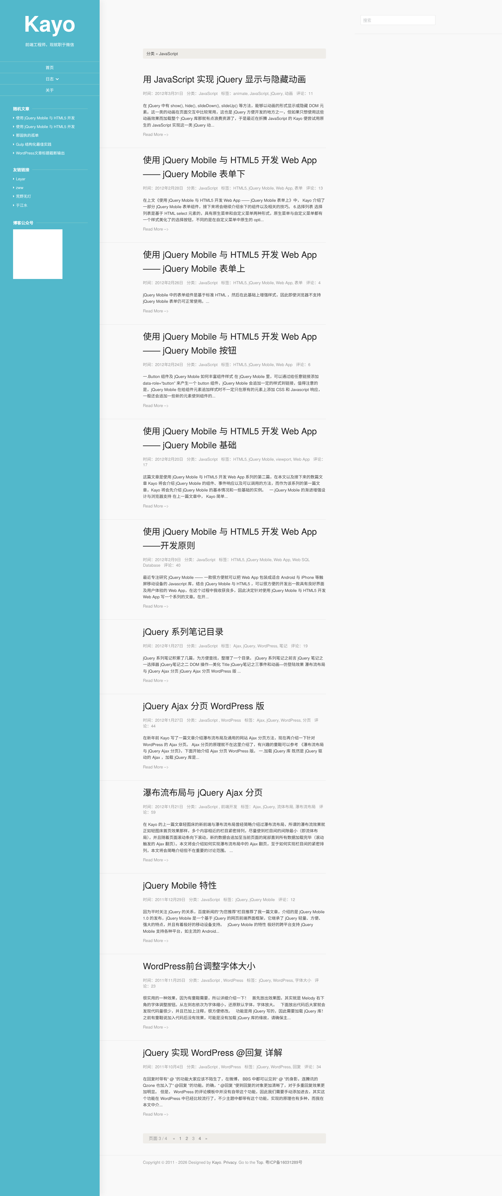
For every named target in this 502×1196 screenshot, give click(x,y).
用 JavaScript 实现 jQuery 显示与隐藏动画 (224, 79)
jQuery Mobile (261, 188)
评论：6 (303, 364)
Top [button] (260, 1162)
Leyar (20, 178)
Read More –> (156, 134)
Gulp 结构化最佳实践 (33, 144)
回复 (297, 1066)
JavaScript (208, 93)
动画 (289, 93)
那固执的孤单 (27, 135)
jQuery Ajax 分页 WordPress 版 (203, 705)
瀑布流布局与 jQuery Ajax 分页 (203, 792)
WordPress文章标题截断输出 (40, 153)
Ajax (237, 646)
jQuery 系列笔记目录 (183, 631)
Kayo (216, 1162)
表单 (299, 188)
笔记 (283, 646)
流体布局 (285, 806)
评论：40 (172, 565)
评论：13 (314, 188)
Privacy (229, 1162)
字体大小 (303, 980)
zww (19, 187)
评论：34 (312, 1066)
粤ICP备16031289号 (283, 1162)
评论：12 (286, 899)
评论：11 (304, 93)
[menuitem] (49, 67)
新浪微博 (463, 20)
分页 (307, 720)
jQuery (276, 93)
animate (240, 93)
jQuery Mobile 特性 (180, 885)
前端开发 (229, 806)
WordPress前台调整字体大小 (199, 965)
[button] (49, 78)
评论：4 (313, 282)
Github (450, 20)
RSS (476, 20)
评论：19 (299, 646)
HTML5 (240, 188)
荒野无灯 (23, 196)
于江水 (21, 205)
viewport (283, 459)
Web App (284, 188)
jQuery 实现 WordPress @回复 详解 (212, 1052)
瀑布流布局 (305, 806)
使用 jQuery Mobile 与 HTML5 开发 (45, 117)
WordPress (267, 646)
